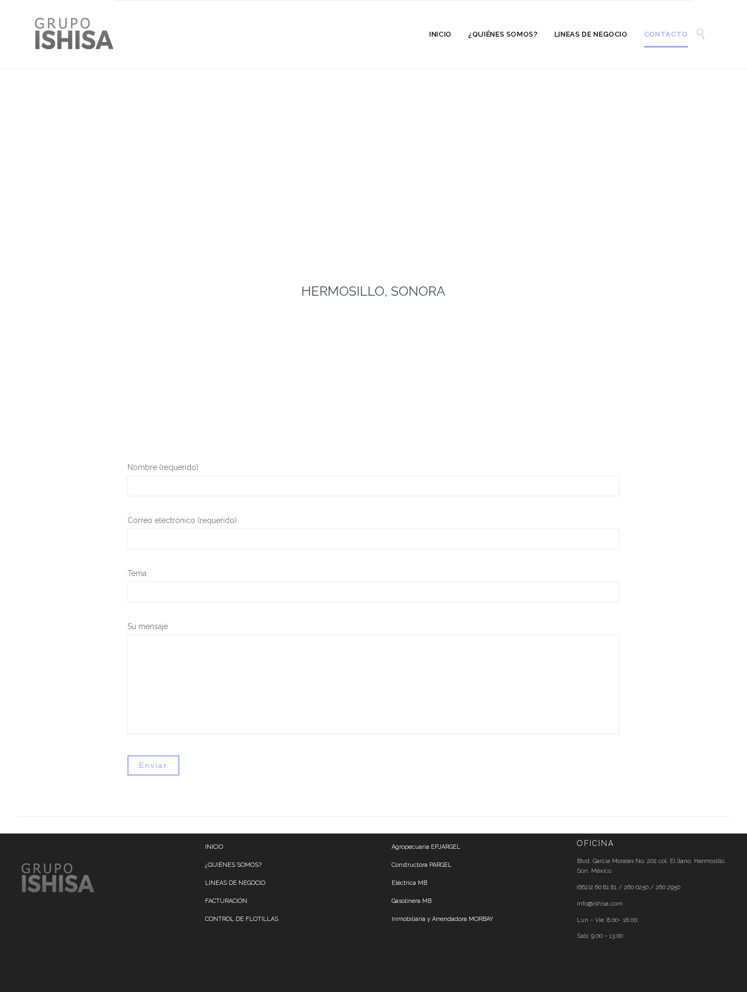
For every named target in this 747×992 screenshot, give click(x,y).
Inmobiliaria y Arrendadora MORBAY (442, 919)
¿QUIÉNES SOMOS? (233, 864)
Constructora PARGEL (422, 864)
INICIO (214, 846)
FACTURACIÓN (226, 901)
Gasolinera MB (411, 901)
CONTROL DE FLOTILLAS (241, 919)
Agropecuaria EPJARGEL (426, 846)
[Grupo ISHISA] (74, 34)
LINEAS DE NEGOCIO (235, 883)
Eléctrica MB (409, 883)
